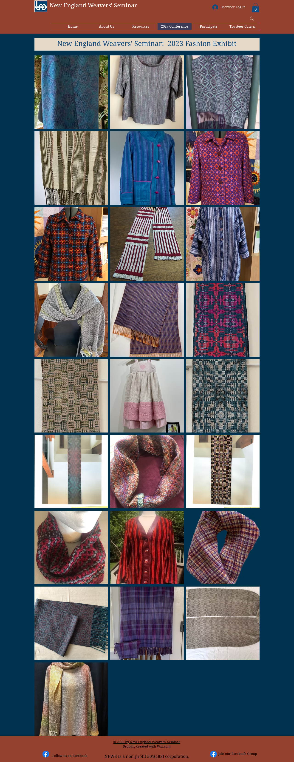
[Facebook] (45, 754)
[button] (256, 7)
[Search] (252, 18)
